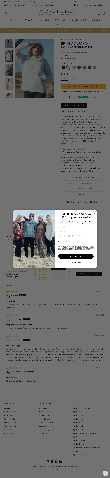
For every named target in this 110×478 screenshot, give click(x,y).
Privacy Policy (85, 249)
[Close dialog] (94, 212)
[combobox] (60, 242)
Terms (90, 249)
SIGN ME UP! (76, 256)
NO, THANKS (76, 263)
